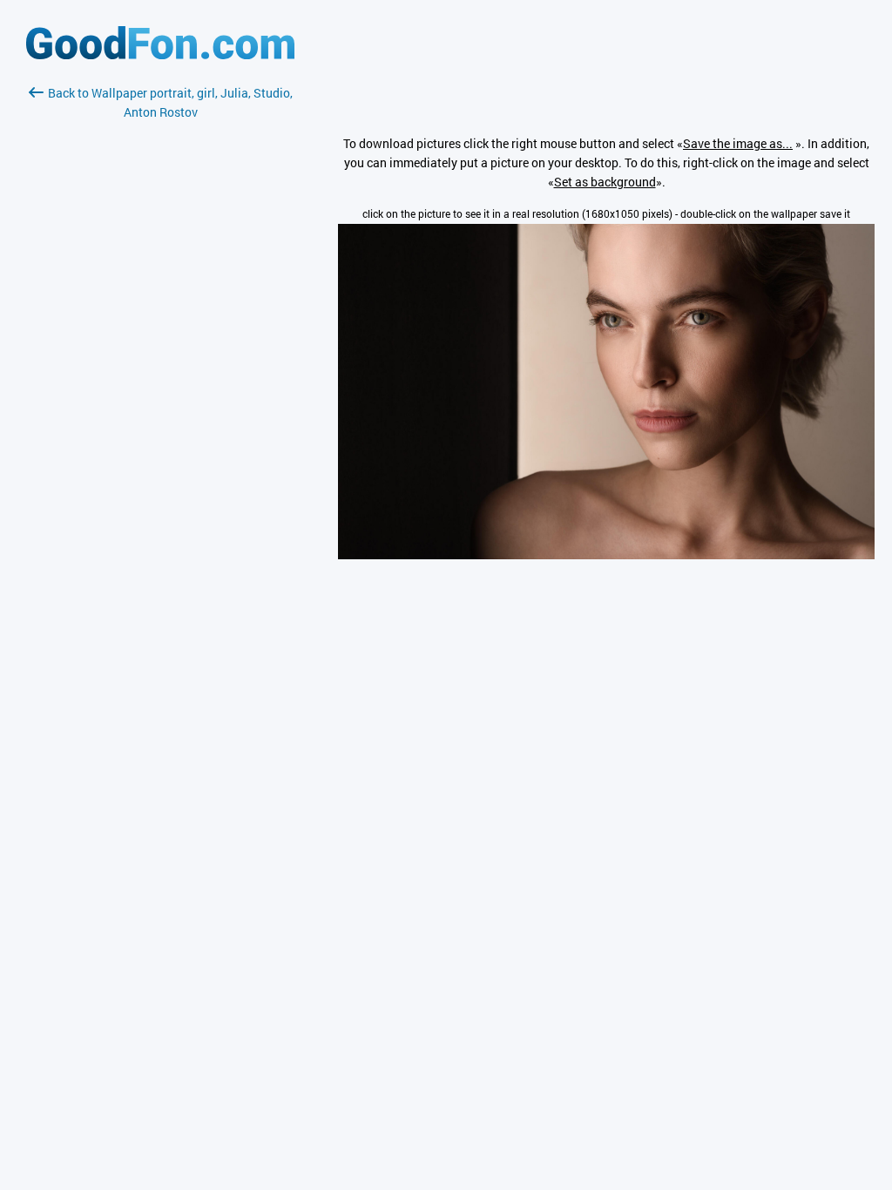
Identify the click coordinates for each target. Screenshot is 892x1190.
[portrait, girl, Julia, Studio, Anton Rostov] (606, 554)
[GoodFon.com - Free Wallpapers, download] (160, 54)
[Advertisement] (160, 328)
